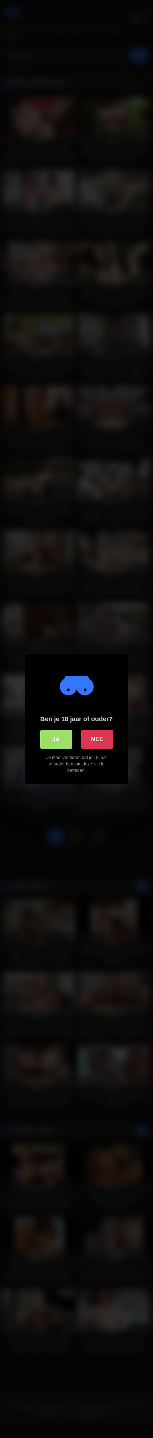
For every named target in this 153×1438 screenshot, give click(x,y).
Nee (97, 739)
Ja (56, 739)
